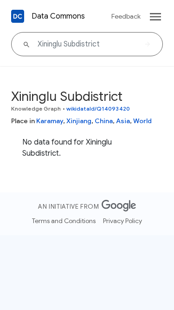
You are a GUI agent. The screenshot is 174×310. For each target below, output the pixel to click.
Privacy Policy (122, 221)
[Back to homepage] (17, 16)
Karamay (49, 121)
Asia (123, 121)
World (142, 121)
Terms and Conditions (64, 221)
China (104, 121)
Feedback (126, 16)
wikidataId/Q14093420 (98, 108)
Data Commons (58, 16)
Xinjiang (78, 121)
